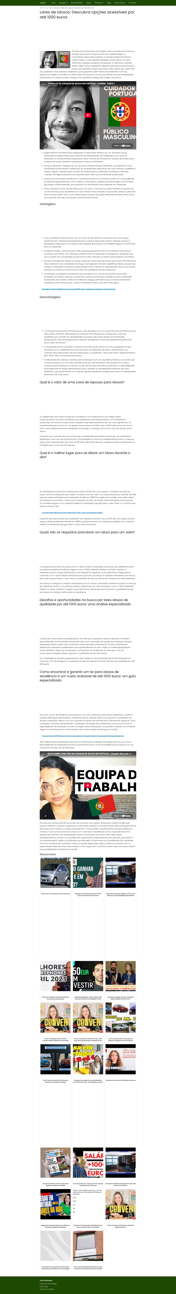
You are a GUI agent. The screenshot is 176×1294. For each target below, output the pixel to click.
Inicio (53, 3)
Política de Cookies (47, 1289)
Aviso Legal (44, 1286)
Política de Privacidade (48, 1284)
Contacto (132, 3)
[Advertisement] (88, 34)
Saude (88, 3)
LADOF (43, 2)
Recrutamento (77, 3)
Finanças (98, 3)
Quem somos (119, 3)
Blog (109, 3)
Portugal (62, 3)
